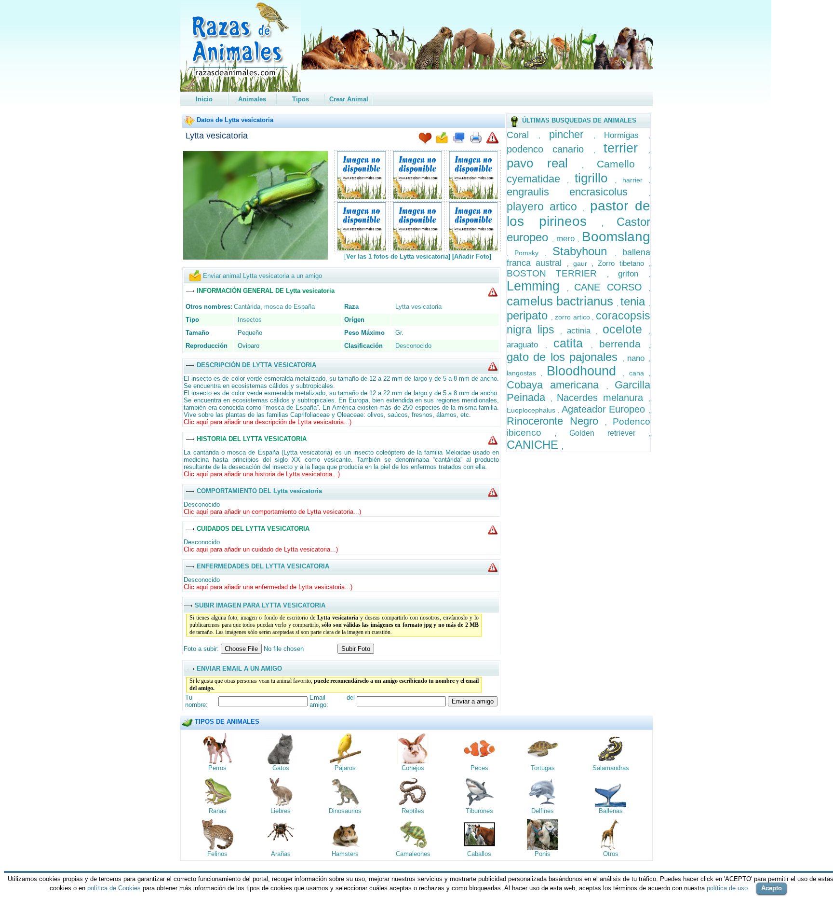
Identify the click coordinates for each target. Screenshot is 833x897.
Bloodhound (584, 371)
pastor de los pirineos (578, 213)
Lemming (537, 286)
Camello (622, 163)
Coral (522, 135)
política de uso (727, 888)
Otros (610, 853)
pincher (571, 134)
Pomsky (529, 253)
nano (637, 358)
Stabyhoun (583, 251)
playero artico (545, 206)
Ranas (218, 810)
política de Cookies (114, 888)
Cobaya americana (556, 385)
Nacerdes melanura (602, 397)
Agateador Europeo (605, 409)
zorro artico (573, 317)
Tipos (300, 99)
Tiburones (479, 810)
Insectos (250, 319)
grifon (633, 273)
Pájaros (345, 768)
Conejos (413, 768)
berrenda (623, 343)
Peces (479, 768)
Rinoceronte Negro (556, 421)
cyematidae (537, 179)
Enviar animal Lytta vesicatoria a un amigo (262, 275)
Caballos (479, 853)
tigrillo (595, 178)
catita (572, 343)
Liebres (280, 810)
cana (638, 373)
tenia (634, 301)
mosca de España (289, 306)
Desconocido (413, 345)
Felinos (217, 853)
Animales (252, 99)
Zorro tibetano (623, 263)
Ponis (543, 853)
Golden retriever (608, 433)
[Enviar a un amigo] (442, 138)
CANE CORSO (611, 287)
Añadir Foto (471, 256)
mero (567, 238)
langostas (523, 373)
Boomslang (616, 236)
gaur (582, 263)
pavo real (544, 163)
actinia (581, 330)
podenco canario (550, 149)
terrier (626, 148)
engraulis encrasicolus (577, 192)
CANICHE (534, 444)
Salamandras (610, 768)
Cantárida (247, 306)
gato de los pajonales (564, 356)
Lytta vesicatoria (217, 135)
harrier (635, 180)
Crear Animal (348, 99)
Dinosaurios (345, 810)
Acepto (771, 888)
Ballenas (611, 810)
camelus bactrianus (562, 301)
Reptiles (413, 810)
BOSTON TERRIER (557, 273)
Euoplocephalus (532, 410)
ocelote (625, 329)
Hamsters (345, 853)
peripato (529, 315)
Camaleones (413, 853)
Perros (217, 768)
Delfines (542, 810)
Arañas (281, 853)
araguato (526, 344)
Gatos (280, 768)
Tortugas (543, 768)
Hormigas (626, 135)
